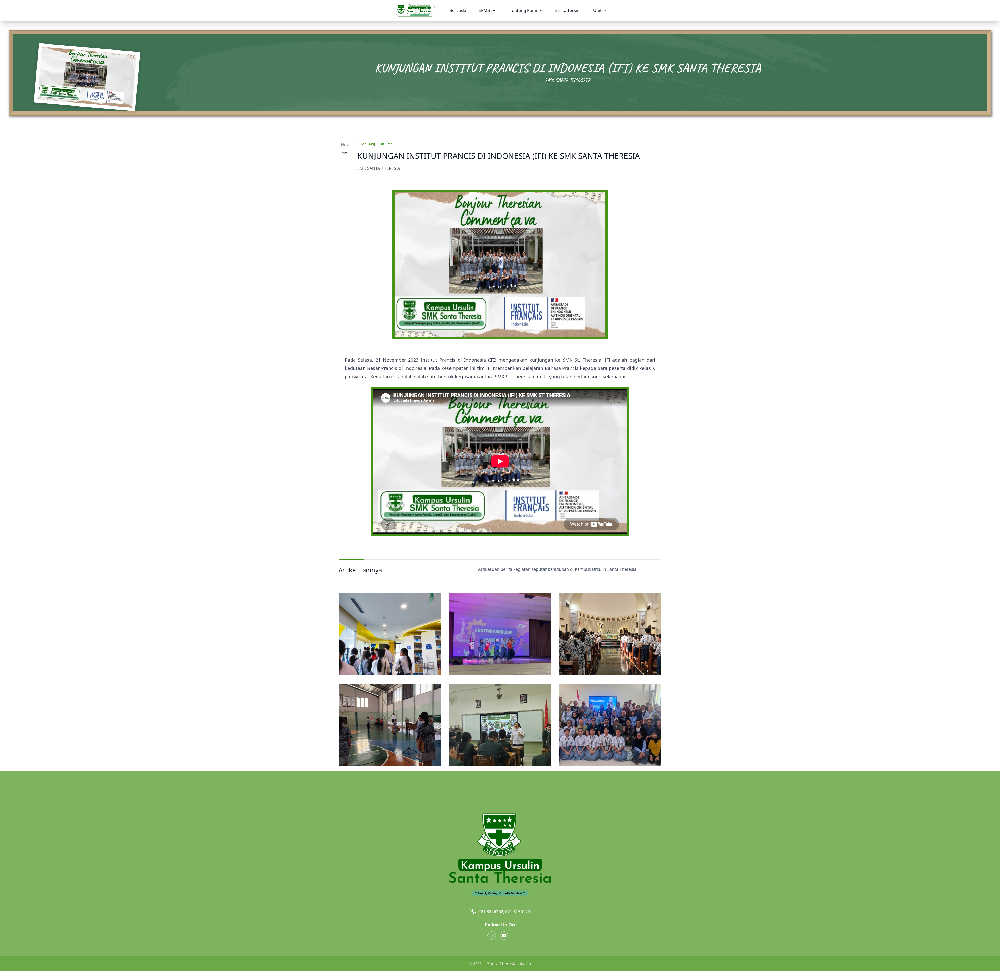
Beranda (457, 10)
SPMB (485, 10)
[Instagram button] (492, 935)
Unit (598, 10)
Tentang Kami (524, 10)
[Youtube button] (504, 935)
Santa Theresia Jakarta (509, 964)
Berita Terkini (568, 10)
